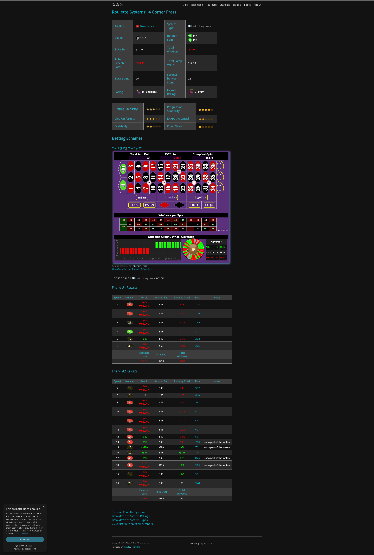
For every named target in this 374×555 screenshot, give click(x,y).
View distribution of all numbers (132, 524)
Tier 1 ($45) (119, 148)
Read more (23, 533)
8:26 (197, 458)
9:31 (197, 474)
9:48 (197, 483)
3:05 (197, 345)
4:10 (197, 395)
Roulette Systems (128, 12)
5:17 (197, 411)
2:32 (197, 338)
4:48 (197, 402)
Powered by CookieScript (25, 549)
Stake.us (225, 4)
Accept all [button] (25, 539)
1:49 (197, 322)
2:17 (197, 331)
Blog (185, 4)
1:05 (197, 304)
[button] (25, 545)
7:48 (197, 452)
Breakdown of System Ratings (131, 516)
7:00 (197, 442)
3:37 (197, 388)
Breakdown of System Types (130, 520)
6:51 (197, 436)
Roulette (211, 4)
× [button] (43, 507)
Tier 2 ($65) (135, 148)
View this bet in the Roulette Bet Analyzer (132, 269)
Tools (247, 4)
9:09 (197, 465)
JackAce (117, 4)
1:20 (197, 313)
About (257, 4)
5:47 (197, 420)
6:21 (197, 429)
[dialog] (25, 528)
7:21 (197, 447)
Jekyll (126, 547)
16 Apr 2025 (146, 26)
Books (237, 4)
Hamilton (135, 547)
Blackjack (197, 4)
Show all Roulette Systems (128, 512)
